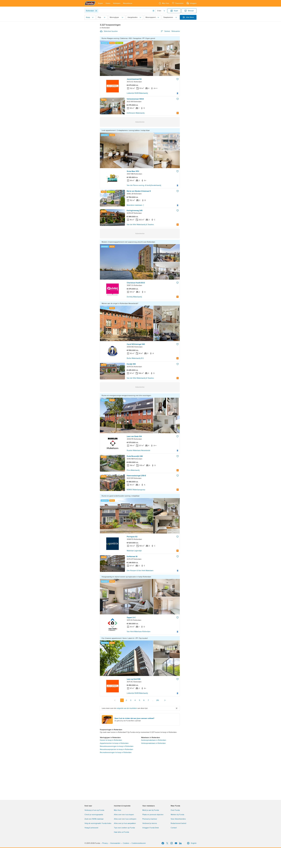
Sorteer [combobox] (172, 31)
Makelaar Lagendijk (134, 551)
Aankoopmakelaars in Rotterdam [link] (153, 740)
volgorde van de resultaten (126, 708)
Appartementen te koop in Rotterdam (114, 743)
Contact (174, 828)
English (193, 843)
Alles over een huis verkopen (125, 819)
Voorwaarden (115, 843)
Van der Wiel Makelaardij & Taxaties (140, 224)
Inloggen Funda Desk (150, 828)
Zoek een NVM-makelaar (94, 819)
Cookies (126, 843)
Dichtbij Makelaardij (134, 297)
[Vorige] (115, 700)
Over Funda (175, 810)
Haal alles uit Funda (121, 832)
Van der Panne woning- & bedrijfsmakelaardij (144, 185)
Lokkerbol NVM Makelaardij (137, 93)
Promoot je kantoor (149, 819)
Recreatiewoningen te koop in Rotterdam (115, 752)
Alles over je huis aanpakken (125, 823)
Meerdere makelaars (134, 205)
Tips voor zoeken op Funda (124, 828)
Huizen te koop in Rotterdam (111, 740)
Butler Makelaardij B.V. (135, 358)
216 (157, 700)
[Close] (96, 10)
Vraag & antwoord (91, 828)
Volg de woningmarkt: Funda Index (98, 823)
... (152, 700)
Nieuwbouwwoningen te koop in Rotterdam (116, 746)
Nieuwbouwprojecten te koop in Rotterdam (116, 749)
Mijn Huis (117, 810)
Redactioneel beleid (178, 823)
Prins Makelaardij (133, 470)
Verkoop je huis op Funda (94, 810)
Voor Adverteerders (178, 819)
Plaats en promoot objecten (152, 814)
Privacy (105, 843)
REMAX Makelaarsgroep (136, 490)
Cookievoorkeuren (138, 843)
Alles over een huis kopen (124, 814)
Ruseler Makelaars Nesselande (138, 450)
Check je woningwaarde (94, 814)
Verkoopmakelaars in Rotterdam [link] (153, 743)
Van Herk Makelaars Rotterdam (138, 631)
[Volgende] (165, 700)
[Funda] (90, 3)
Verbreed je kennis (149, 823)
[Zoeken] (153, 10)
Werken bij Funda (177, 814)
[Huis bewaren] (177, 79)
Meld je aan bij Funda (150, 810)
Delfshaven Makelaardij (136, 113)
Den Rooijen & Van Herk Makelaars (140, 570)
